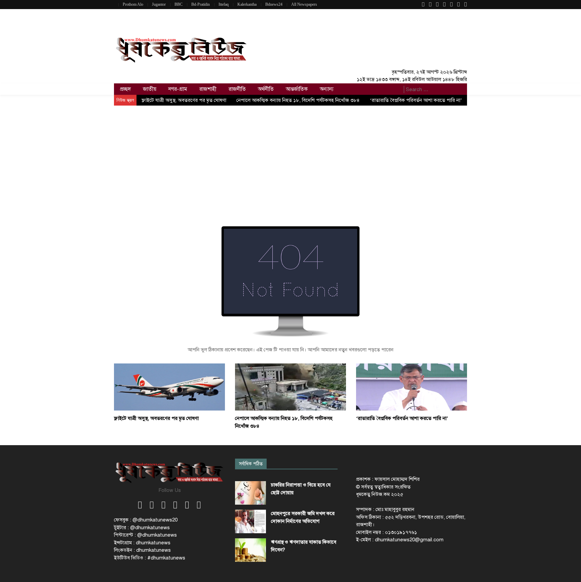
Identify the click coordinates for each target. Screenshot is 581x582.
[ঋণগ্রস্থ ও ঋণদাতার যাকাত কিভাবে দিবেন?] (250, 550)
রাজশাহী (208, 89)
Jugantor (159, 4)
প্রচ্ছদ (125, 89)
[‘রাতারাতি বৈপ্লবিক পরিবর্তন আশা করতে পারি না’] (411, 387)
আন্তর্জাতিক (297, 89)
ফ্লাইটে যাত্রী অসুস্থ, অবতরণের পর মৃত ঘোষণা (184, 100)
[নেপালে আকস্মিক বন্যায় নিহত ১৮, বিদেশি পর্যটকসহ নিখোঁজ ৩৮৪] (290, 387)
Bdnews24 (273, 4)
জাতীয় (149, 89)
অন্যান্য (327, 89)
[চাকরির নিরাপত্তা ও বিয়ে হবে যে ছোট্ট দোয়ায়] (250, 493)
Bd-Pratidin (200, 4)
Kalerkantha (247, 4)
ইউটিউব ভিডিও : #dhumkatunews (149, 558)
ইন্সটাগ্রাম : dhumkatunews (142, 543)
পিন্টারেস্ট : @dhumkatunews (145, 535)
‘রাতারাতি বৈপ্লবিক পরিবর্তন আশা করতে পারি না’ (416, 100)
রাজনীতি (237, 89)
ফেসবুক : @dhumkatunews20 (146, 520)
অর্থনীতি (266, 89)
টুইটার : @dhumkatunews (142, 528)
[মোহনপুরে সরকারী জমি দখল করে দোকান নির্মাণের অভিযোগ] (250, 521)
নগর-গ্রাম (177, 89)
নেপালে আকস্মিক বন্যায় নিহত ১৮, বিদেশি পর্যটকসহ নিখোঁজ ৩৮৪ (298, 100)
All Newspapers (304, 4)
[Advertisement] (290, 156)
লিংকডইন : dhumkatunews (142, 550)
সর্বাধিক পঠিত (251, 464)
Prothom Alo (133, 4)
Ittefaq (224, 4)
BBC (179, 4)
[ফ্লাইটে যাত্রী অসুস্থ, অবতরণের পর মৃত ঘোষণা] (169, 387)
